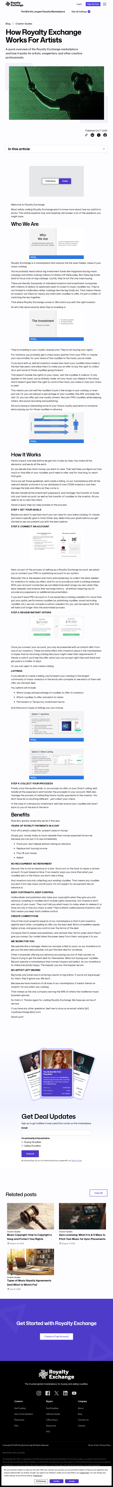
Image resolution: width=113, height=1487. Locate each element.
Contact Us (83, 1419)
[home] (14, 4)
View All (98, 1192)
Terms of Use (76, 1160)
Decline (56, 1481)
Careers (81, 1425)
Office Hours (52, 1419)
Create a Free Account (56, 1336)
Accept (72, 1481)
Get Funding (19, 1408)
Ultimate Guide (53, 1414)
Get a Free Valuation (23, 1414)
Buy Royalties (52, 1408)
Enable (65, 181)
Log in (79, 4)
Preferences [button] (37, 1476)
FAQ (16, 1425)
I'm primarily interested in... (36, 1138)
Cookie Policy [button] (84, 1473)
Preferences (41, 1481)
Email (24, 1127)
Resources (19, 1419)
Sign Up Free (93, 4)
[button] (104, 4)
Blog (80, 1414)
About (81, 1408)
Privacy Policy (105, 1445)
